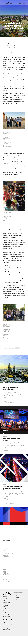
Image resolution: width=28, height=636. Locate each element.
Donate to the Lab (6, 629)
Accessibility (5, 628)
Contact (15, 601)
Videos (4, 612)
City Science (6, 450)
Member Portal (6, 614)
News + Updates (6, 596)
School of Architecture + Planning (9, 626)
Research (5, 598)
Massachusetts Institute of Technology (10, 624)
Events (4, 610)
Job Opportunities (17, 599)
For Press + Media (6, 616)
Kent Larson (5, 402)
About (4, 600)
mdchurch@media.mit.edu (13, 295)
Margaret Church (7, 540)
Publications (16, 597)
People (4, 608)
